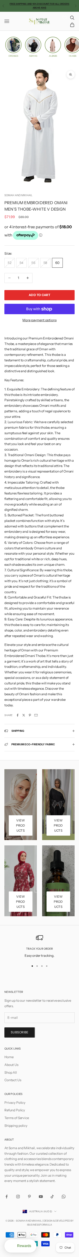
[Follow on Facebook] (6, 1196)
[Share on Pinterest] (30, 715)
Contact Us (12, 1080)
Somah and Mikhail (18, 195)
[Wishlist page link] (64, 17)
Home (8, 1057)
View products (20, 825)
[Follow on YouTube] (41, 1196)
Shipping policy (15, 1125)
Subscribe (20, 1032)
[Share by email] (36, 715)
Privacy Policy (14, 1102)
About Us (11, 1065)
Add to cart (39, 295)
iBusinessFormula (39, 1224)
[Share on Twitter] (23, 715)
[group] (13, 47)
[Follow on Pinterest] (29, 1196)
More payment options (39, 320)
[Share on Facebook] (17, 715)
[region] (39, 946)
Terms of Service (16, 1118)
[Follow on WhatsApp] (63, 1196)
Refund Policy (14, 1110)
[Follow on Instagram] (18, 1196)
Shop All (10, 1072)
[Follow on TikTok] (52, 1196)
